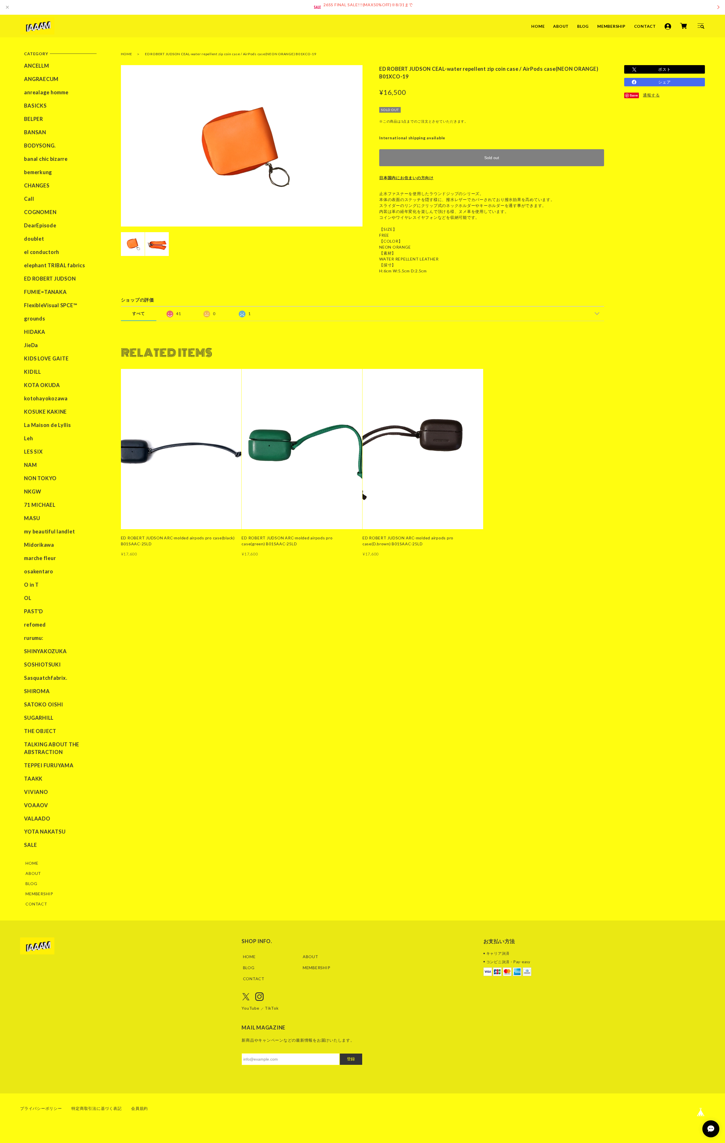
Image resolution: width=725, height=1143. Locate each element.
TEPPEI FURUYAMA (48, 765)
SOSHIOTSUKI (42, 664)
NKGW (32, 491)
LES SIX (33, 451)
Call (29, 199)
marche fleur (40, 558)
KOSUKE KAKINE (45, 412)
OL (27, 598)
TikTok (272, 1008)
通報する (651, 95)
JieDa (31, 345)
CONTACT (645, 26)
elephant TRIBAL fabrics (54, 265)
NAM (30, 465)
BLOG (583, 26)
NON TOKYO (40, 478)
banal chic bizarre (46, 159)
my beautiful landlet (49, 531)
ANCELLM (36, 66)
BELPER (33, 119)
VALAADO (37, 818)
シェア (664, 82)
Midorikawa (39, 545)
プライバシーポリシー (41, 1108)
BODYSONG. (40, 145)
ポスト (664, 69)
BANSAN (35, 132)
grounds (34, 318)
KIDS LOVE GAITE (46, 358)
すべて (138, 313)
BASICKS (35, 105)
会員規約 (139, 1108)
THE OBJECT (40, 731)
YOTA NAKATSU (44, 831)
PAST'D (33, 611)
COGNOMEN (40, 212)
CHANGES (36, 185)
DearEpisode (40, 225)
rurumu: (33, 638)
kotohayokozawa (46, 398)
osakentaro (38, 571)
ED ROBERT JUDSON (50, 278)
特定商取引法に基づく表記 (96, 1108)
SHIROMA (37, 691)
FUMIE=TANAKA (45, 292)
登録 (351, 1059)
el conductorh (41, 252)
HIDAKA (34, 332)
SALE (30, 845)
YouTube (250, 1008)
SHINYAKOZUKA (45, 651)
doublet (34, 239)
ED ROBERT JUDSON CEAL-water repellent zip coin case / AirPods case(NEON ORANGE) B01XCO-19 (230, 54)
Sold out (491, 157)
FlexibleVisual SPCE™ (50, 305)
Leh (28, 438)
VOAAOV (36, 805)
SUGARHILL (39, 718)
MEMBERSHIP (611, 26)
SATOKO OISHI (43, 704)
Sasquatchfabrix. (45, 678)
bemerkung (38, 172)
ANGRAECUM (41, 79)
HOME (538, 26)
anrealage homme (46, 92)
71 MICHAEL (40, 505)
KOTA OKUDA (42, 385)
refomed (35, 624)
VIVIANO (36, 792)
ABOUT (561, 26)
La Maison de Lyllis (47, 425)
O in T (31, 585)
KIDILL (32, 372)
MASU (32, 518)
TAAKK (33, 778)
